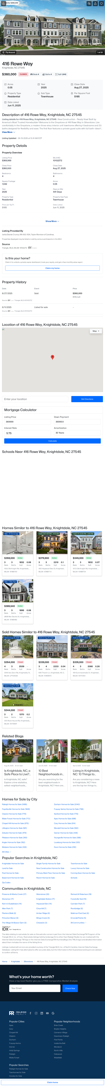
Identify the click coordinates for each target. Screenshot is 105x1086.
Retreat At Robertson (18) (81, 894)
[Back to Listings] (3, 3)
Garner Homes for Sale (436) (66, 833)
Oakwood (58, 1054)
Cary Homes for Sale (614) (65, 823)
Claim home (52, 1082)
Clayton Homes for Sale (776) (14, 814)
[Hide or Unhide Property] (89, 3)
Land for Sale (7, 868)
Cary (11, 1029)
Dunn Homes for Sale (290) (65, 847)
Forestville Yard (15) (78, 899)
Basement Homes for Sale (13, 878)
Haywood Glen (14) (44, 904)
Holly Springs (14, 1050)
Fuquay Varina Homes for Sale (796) (68, 809)
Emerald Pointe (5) (78, 918)
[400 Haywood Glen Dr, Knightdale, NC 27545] (51, 542)
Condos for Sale (15, 1076)
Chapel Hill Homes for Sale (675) (15, 823)
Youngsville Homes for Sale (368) (67, 837)
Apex (11, 1025)
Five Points (58, 1040)
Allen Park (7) (7, 908)
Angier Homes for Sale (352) (13, 842)
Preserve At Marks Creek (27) (14, 894)
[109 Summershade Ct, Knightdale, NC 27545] (86, 646)
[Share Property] (95, 3)
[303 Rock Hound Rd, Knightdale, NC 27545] (17, 694)
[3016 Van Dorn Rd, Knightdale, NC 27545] (17, 646)
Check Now (70, 988)
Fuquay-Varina (15, 1043)
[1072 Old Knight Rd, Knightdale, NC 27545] (86, 542)
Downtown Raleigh (61, 1036)
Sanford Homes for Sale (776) (66, 814)
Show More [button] (51, 221)
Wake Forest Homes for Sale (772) (16, 818)
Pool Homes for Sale (10, 873)
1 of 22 (100, 52)
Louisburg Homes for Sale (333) (67, 842)
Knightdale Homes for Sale (13, 863)
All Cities (5, 852)
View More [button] (7, 132)
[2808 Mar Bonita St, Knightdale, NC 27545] (17, 590)
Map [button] (95, 331)
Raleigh (12, 1054)
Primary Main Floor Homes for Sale (50, 873)
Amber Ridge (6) (43, 913)
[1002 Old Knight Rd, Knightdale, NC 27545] (17, 542)
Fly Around (10, 52)
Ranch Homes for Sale (45, 878)
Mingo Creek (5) (43, 918)
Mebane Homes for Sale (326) (14, 847)
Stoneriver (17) (8, 899)
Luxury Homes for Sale (80, 868)
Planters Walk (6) (9, 913)
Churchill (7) (41, 908)
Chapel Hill (13, 1032)
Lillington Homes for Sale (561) (14, 828)
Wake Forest (14, 1058)
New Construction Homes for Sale (50, 868)
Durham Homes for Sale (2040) (67, 804)
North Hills (58, 1050)
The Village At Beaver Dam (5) (14, 923)
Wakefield (58, 1058)
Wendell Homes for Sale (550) (66, 828)
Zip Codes (6, 882)
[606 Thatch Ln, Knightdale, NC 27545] (51, 646)
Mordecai (58, 1047)
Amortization (60, 428)
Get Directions (87, 399)
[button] (30, 1013)
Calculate (52, 441)
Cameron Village (60, 1032)
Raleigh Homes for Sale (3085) (14, 804)
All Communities (77, 923)
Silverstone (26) (42, 894)
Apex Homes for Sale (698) (65, 818)
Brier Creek (58, 1025)
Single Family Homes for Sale (48, 863)
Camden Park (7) (78, 904)
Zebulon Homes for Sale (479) (14, 833)
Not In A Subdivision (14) (12, 904)
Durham (12, 1040)
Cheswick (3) (41, 923)
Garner (12, 1047)
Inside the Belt (59, 1043)
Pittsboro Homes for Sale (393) (14, 837)
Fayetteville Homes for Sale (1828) (16, 809)
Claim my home (52, 268)
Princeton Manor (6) (10, 918)
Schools (74, 878)
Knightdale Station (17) (45, 899)
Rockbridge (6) (77, 908)
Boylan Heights (60, 1029)
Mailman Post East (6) (80, 913)
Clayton (12, 1036)
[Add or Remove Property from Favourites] (101, 3)
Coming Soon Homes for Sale (83, 873)
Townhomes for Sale (79, 863)
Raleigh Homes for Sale (18, 1069)
